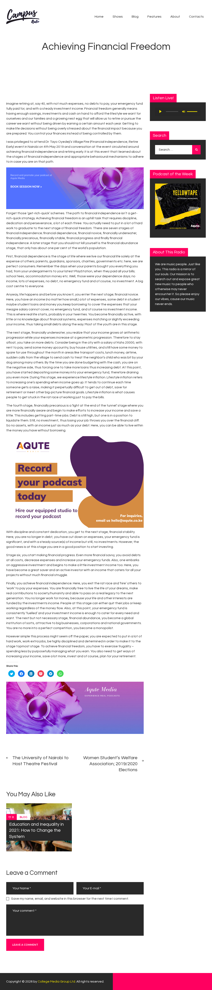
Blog (23, 816)
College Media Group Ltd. (57, 981)
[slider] (193, 111)
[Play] (160, 111)
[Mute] (184, 111)
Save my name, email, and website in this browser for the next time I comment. (70, 898)
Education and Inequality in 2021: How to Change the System (36, 830)
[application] (178, 112)
